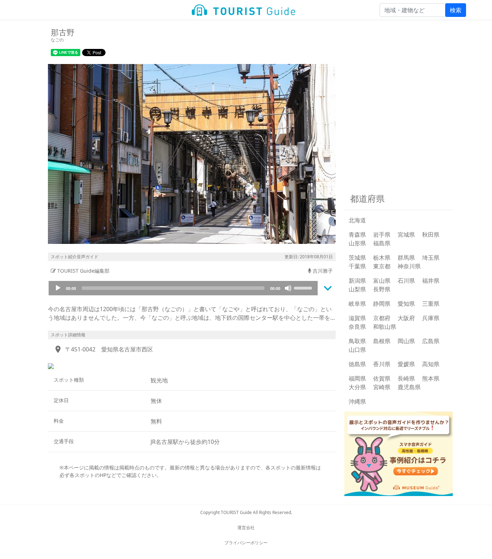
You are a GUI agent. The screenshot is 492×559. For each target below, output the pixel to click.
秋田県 (430, 234)
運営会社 (246, 527)
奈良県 (357, 327)
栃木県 (381, 258)
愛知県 (406, 304)
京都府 (381, 318)
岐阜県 (357, 304)
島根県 (381, 341)
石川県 (406, 281)
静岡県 (381, 304)
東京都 (381, 266)
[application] (183, 288)
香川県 (381, 364)
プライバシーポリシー (246, 543)
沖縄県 (357, 401)
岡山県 (406, 341)
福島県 (381, 243)
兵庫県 (430, 318)
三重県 (430, 304)
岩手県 (381, 234)
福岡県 (357, 378)
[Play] (58, 288)
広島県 (430, 341)
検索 (455, 10)
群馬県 (406, 258)
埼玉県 (430, 258)
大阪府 (406, 318)
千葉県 (357, 266)
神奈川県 (409, 266)
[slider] (304, 287)
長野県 (381, 289)
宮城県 (406, 234)
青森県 (357, 234)
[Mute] (288, 288)
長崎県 (406, 378)
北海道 (357, 220)
